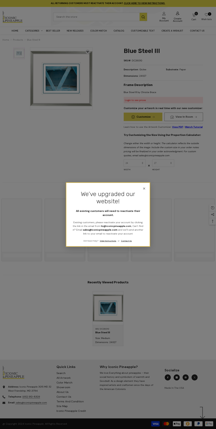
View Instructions (108, 241)
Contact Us (126, 241)
